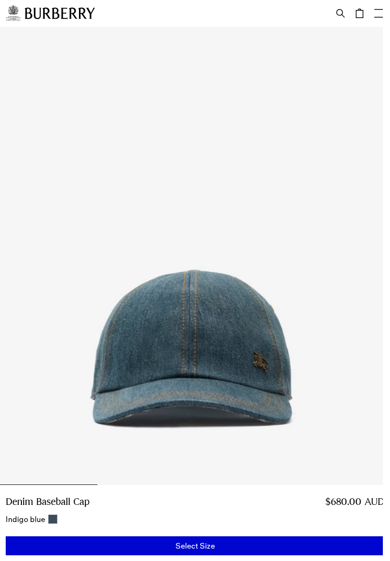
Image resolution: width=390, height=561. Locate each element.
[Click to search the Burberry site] (340, 13)
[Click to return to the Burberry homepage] (60, 13)
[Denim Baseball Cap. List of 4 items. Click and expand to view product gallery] (195, 256)
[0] (359, 13)
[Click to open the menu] (378, 13)
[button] (195, 545)
